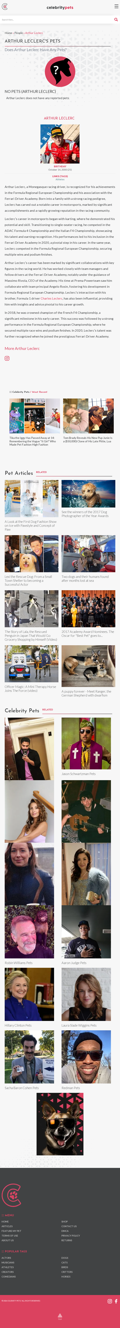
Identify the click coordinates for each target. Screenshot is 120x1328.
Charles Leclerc (51, 298)
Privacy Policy (70, 1235)
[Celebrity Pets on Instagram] (110, 1300)
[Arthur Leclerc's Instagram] (7, 358)
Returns (66, 1240)
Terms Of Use (10, 1235)
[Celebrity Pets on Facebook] (116, 1300)
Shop (64, 1221)
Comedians (9, 1276)
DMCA (65, 1231)
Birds (64, 1267)
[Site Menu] (116, 6)
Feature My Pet (11, 1231)
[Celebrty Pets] (60, 7)
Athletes (60, 179)
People (18, 33)
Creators (8, 1271)
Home (8, 33)
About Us (8, 1240)
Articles (7, 1226)
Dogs (64, 1257)
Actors (6, 1257)
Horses (65, 1276)
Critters (66, 1271)
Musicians (8, 1262)
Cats (64, 1262)
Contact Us (69, 1226)
